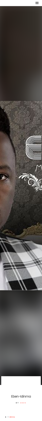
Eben (23, 403)
